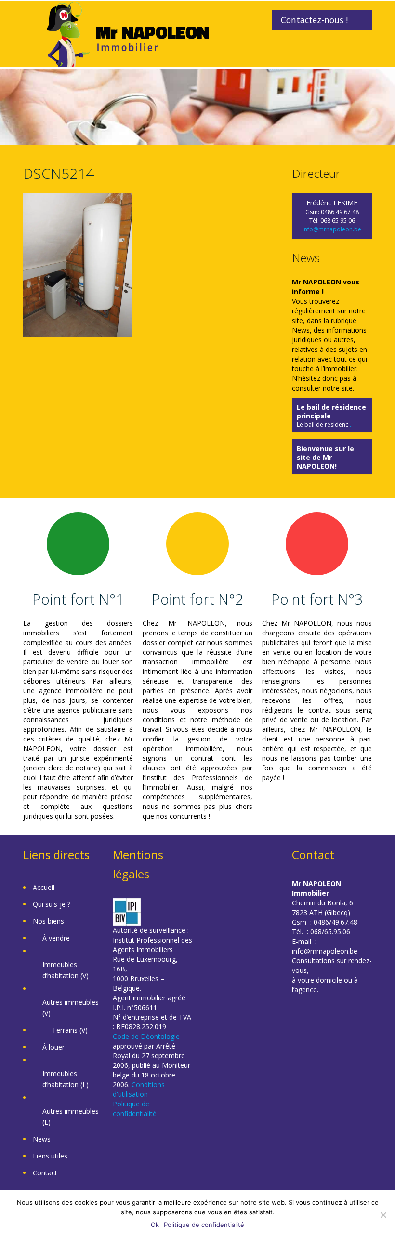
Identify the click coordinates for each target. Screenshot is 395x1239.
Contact (45, 1172)
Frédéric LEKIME (331, 202)
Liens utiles (50, 1155)
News (42, 1139)
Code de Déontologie (146, 1036)
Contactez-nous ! (314, 20)
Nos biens (48, 921)
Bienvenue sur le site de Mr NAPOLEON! (325, 457)
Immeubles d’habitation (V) (65, 970)
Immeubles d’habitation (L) (65, 1079)
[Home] (128, 33)
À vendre (56, 938)
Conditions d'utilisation (139, 1089)
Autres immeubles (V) (70, 1007)
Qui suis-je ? (51, 904)
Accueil (43, 887)
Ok (155, 1224)
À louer (53, 1046)
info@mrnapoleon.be (332, 229)
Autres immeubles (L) (70, 1116)
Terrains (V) (70, 1030)
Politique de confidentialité (135, 1108)
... (350, 424)
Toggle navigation (31, 23)
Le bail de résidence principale (331, 411)
